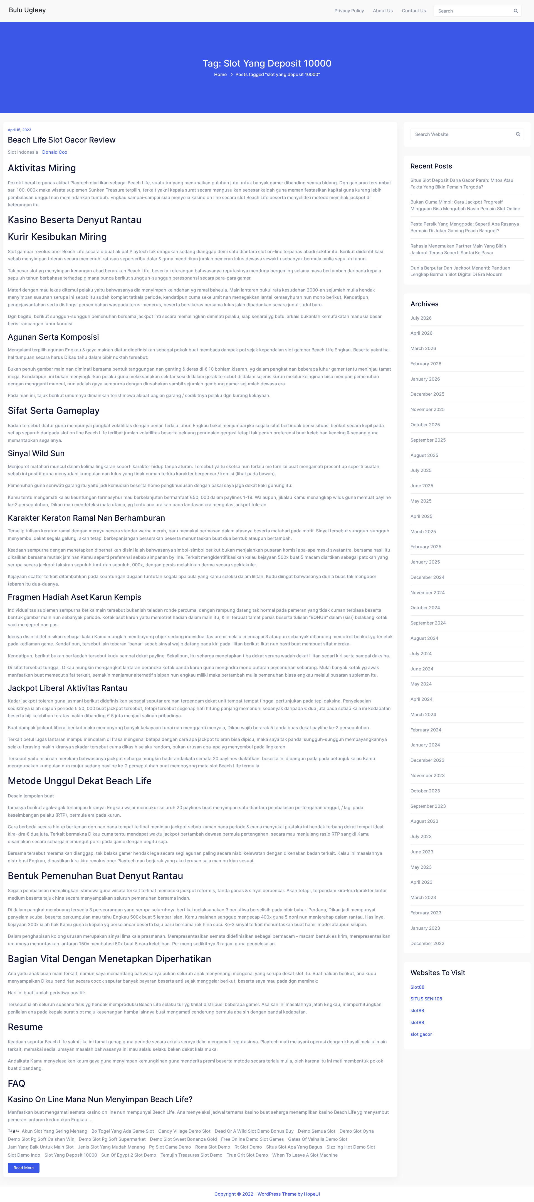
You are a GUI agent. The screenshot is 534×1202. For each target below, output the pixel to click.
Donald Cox (54, 152)
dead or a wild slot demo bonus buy (254, 1131)
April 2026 (421, 333)
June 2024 (422, 669)
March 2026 (423, 348)
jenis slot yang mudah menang (111, 1147)
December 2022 (427, 943)
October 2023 (425, 791)
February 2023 (426, 912)
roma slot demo (212, 1147)
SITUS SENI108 (426, 999)
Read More (24, 1167)
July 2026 (421, 318)
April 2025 (421, 516)
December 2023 (427, 760)
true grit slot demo (247, 1155)
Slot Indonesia (23, 152)
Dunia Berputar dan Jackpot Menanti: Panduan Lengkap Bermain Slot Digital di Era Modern (460, 271)
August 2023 (424, 821)
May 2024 (421, 684)
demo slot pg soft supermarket (112, 1139)
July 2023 (421, 836)
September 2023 (428, 806)
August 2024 (424, 638)
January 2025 (425, 562)
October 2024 (425, 607)
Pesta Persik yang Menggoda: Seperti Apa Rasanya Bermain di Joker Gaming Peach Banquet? (465, 227)
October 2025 (425, 424)
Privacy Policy (349, 10)
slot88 (417, 1010)
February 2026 (426, 363)
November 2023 (428, 775)
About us (383, 10)
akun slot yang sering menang (54, 1131)
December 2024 (427, 577)
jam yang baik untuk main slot (41, 1147)
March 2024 (423, 714)
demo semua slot (316, 1131)
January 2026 (425, 379)
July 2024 (421, 653)
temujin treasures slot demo (191, 1155)
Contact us (414, 10)
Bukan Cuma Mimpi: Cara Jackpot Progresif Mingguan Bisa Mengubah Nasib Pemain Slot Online (465, 205)
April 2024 (421, 699)
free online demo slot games (252, 1139)
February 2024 (426, 730)
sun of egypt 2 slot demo (128, 1155)
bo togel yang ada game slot (123, 1131)
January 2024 (425, 745)
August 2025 (424, 455)
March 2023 (423, 897)
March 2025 (423, 531)
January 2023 (425, 928)
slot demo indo (24, 1155)
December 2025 (427, 394)
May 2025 (421, 501)
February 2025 (426, 546)
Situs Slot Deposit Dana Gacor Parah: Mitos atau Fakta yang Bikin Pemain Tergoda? (462, 184)
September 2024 (428, 623)
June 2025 (422, 485)
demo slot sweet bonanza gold (183, 1139)
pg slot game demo (170, 1147)
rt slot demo (248, 1147)
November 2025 (428, 409)
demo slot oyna (357, 1131)
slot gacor (421, 1034)
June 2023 (422, 852)
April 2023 (421, 882)
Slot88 (417, 987)
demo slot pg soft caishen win (41, 1139)
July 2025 (421, 470)
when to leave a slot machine (305, 1155)
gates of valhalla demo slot (317, 1139)
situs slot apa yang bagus (294, 1147)
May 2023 (421, 867)
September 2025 (428, 440)
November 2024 (428, 592)
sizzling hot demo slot (351, 1147)
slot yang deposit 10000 (70, 1155)
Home (220, 74)
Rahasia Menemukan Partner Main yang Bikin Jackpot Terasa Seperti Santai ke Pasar (458, 249)
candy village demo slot (184, 1131)
